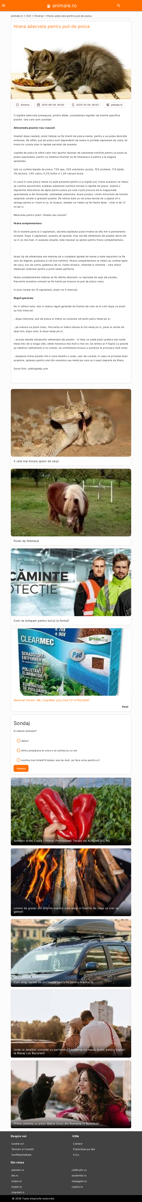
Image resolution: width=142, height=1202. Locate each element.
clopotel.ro (17, 1192)
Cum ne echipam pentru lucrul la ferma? (41, 620)
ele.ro (14, 1175)
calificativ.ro (79, 1169)
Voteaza (21, 768)
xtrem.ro (16, 1181)
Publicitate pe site (84, 1149)
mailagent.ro (79, 1181)
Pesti (125, 706)
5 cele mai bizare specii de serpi (36, 461)
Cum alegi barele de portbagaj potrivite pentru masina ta (54, 982)
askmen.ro (17, 1169)
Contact (78, 1143)
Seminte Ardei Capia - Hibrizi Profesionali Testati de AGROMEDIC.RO (62, 840)
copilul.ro (77, 1186)
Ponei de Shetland (26, 541)
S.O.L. (76, 1154)
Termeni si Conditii (22, 1149)
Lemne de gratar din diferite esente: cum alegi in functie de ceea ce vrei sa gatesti (66, 909)
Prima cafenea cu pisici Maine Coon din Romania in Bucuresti (56, 1123)
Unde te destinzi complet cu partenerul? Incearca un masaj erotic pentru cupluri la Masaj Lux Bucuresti (69, 1051)
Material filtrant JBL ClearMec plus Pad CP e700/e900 (51, 700)
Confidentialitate (21, 1154)
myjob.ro (16, 1186)
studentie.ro (79, 1175)
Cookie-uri (17, 1143)
